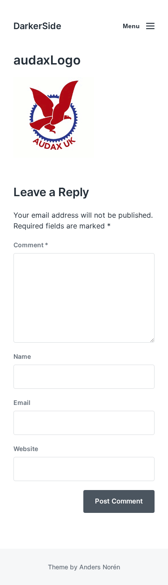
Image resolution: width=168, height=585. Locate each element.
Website (25, 448)
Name (22, 356)
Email (21, 402)
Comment (30, 245)
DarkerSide (37, 26)
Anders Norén (99, 567)
